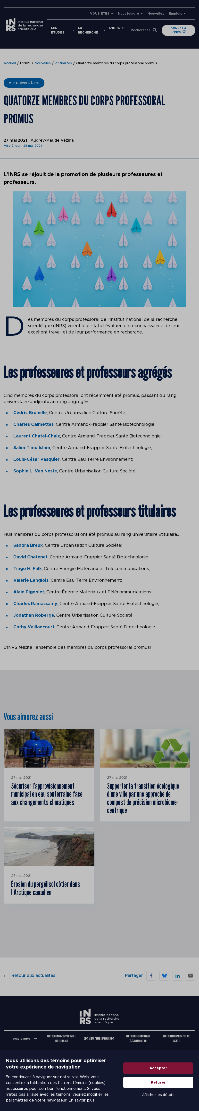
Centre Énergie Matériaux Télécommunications (138, 1038)
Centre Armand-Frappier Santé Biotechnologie (61, 1038)
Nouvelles (156, 13)
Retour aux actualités (33, 976)
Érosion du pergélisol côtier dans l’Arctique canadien (45, 888)
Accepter (158, 1068)
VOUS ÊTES (99, 13)
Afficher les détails (158, 1095)
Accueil (10, 63)
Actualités (63, 63)
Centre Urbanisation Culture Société (176, 1038)
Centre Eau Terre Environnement (99, 1038)
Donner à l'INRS (178, 30)
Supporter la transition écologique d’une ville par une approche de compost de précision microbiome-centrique (143, 798)
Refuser (158, 1082)
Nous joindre (128, 13)
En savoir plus (81, 1100)
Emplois (175, 13)
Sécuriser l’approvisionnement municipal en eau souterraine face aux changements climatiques (47, 794)
